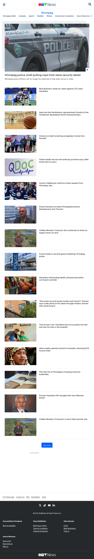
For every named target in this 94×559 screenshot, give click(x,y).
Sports (31, 16)
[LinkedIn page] (54, 505)
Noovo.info (7, 541)
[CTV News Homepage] (47, 4)
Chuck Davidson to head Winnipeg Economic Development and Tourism (59, 208)
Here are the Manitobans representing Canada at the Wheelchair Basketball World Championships (63, 113)
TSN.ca (66, 531)
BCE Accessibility (9, 526)
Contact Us (20, 497)
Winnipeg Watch (9, 16)
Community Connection (64, 16)
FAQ (27, 497)
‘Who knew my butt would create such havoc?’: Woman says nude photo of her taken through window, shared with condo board (64, 303)
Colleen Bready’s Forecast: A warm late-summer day (63, 419)
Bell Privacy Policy (40, 526)
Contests (22, 16)
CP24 (66, 526)
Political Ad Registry (40, 531)
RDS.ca (5, 546)
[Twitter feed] (40, 505)
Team (44, 497)
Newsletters (35, 497)
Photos (49, 16)
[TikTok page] (44, 505)
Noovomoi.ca (8, 544)
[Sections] (4, 4)
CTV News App (8, 497)
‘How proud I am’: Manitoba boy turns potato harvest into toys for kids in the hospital (63, 326)
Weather (40, 16)
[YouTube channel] (49, 505)
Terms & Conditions (40, 528)
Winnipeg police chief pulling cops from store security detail (43, 75)
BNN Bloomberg (70, 528)
